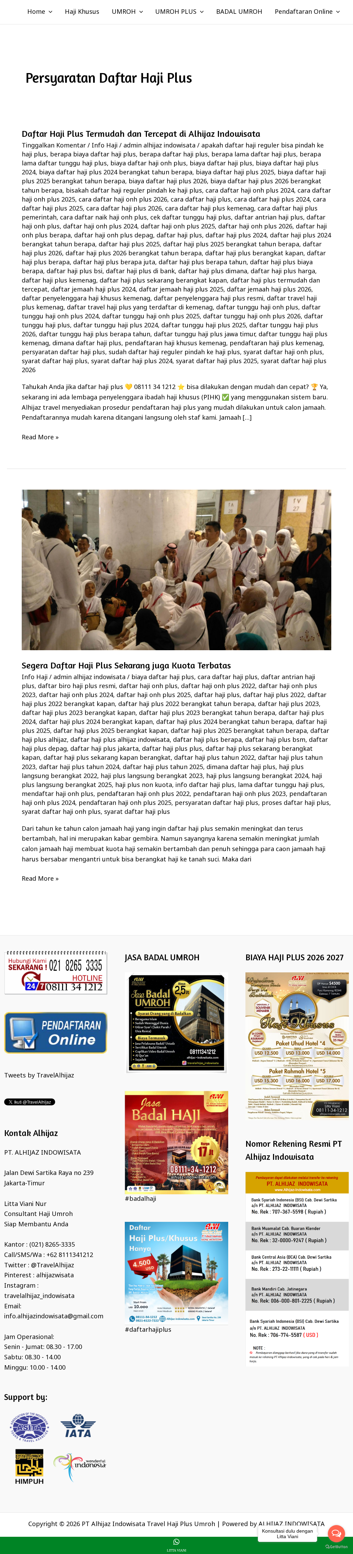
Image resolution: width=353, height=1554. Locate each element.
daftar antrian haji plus (268, 218)
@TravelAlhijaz (52, 1265)
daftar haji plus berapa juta (114, 262)
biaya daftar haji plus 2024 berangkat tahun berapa (115, 172)
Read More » (40, 437)
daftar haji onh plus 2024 (100, 227)
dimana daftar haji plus (86, 343)
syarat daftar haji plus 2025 (216, 361)
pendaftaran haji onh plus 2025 (125, 803)
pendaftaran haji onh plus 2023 (239, 794)
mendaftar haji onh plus (57, 794)
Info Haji (105, 146)
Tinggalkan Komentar (54, 146)
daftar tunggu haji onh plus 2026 (252, 317)
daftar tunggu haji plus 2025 (203, 325)
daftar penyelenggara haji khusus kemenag (86, 299)
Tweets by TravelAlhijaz (39, 1076)
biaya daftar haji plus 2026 (168, 181)
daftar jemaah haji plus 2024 (93, 290)
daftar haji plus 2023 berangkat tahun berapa (207, 713)
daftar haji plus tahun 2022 (214, 758)
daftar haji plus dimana (212, 271)
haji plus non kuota (143, 785)
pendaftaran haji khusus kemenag (175, 343)
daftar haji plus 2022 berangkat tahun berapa (186, 704)
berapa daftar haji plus (173, 155)
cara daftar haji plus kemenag (209, 209)
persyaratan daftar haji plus (63, 352)
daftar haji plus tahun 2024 (79, 767)
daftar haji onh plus (148, 686)
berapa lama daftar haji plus (253, 155)
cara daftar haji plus (201, 200)
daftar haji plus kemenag (59, 281)
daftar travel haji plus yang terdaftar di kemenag (140, 308)
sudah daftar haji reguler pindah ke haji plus (174, 352)
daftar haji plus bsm (275, 740)
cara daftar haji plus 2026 (124, 209)
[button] (48, 12)
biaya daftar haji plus (221, 164)
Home (36, 12)
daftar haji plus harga (283, 271)
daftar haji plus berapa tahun (202, 262)
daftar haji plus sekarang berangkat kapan (163, 281)
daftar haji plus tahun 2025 (163, 767)
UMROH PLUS (175, 12)
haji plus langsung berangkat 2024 (257, 776)
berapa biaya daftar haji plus (93, 155)
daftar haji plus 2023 (288, 704)
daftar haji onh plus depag (113, 236)
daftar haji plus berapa (207, 740)
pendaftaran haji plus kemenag (276, 343)
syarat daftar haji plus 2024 (131, 361)
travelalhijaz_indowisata (39, 1296)
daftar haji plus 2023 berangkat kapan (78, 713)
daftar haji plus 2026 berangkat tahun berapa (133, 253)
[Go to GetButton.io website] (336, 1547)
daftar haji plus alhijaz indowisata (120, 740)
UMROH (124, 12)
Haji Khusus (82, 12)
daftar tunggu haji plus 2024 (115, 325)
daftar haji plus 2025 (129, 245)
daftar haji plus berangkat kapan (254, 253)
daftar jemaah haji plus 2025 (181, 290)
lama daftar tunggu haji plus (280, 785)
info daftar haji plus (204, 785)
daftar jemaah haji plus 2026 (269, 290)
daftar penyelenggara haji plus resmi (208, 299)
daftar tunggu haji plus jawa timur (204, 334)
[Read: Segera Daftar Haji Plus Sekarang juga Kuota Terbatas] (176, 570)
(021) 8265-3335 (52, 1245)
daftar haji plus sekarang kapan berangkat (107, 758)
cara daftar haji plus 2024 (272, 200)
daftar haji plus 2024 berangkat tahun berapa (224, 722)
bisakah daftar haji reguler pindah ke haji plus (134, 191)
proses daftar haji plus (295, 803)
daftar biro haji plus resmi (76, 686)
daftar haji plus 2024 (235, 236)
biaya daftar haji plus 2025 (235, 172)
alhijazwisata (55, 1275)
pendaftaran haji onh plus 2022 (143, 794)
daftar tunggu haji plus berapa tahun (94, 334)
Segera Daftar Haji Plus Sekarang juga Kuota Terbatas (126, 665)
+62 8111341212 (70, 1255)
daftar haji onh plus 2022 (218, 686)
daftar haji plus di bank (140, 271)
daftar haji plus (179, 236)
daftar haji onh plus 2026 (255, 227)
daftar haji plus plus (172, 749)
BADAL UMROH (239, 12)
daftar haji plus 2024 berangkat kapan (96, 722)
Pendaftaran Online (304, 12)
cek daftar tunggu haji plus (190, 218)
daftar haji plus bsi (74, 271)
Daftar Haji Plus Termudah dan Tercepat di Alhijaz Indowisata (141, 133)
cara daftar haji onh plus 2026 (123, 200)
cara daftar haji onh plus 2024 (249, 191)
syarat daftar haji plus (55, 361)
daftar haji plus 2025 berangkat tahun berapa (231, 245)
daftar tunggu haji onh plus (257, 308)
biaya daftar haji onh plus (148, 164)
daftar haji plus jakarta (104, 749)
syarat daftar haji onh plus (282, 352)
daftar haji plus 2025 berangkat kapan (110, 731)
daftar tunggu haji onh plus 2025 (151, 317)
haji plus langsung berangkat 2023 (152, 776)
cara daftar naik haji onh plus (103, 218)
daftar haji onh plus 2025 (178, 227)
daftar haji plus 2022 (273, 695)
